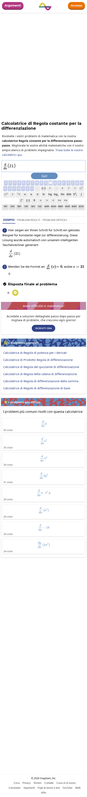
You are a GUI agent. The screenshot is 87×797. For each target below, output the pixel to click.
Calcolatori (15, 787)
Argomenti (13, 5)
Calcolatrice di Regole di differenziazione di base (36, 388)
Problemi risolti (28, 220)
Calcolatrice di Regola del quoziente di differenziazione (41, 367)
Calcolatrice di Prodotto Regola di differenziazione (38, 360)
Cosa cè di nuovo (66, 783)
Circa (17, 783)
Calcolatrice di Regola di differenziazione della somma (40, 381)
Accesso (76, 5)
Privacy (26, 783)
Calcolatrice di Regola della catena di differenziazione (40, 374)
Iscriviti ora (43, 328)
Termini (37, 783)
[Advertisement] (43, 606)
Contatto (49, 783)
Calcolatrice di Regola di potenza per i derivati (35, 353)
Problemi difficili (54, 220)
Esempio (9, 220)
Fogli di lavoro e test (49, 787)
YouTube (67, 787)
